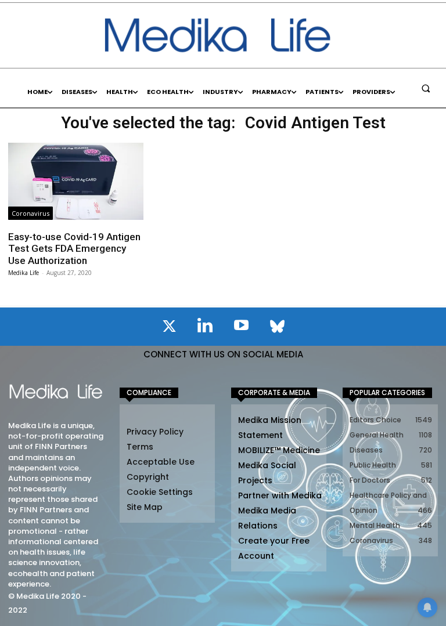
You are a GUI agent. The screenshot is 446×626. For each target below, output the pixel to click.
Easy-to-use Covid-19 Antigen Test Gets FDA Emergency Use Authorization (74, 248)
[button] (425, 88)
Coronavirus (30, 213)
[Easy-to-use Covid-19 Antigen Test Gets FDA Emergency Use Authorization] (75, 181)
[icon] (169, 328)
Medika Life (23, 273)
